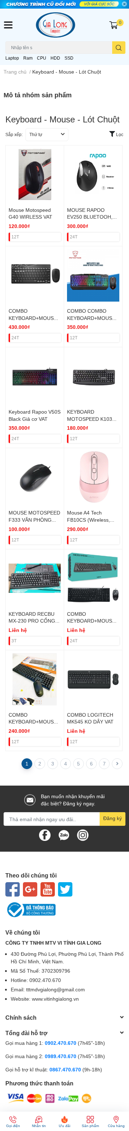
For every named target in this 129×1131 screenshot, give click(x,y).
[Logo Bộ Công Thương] (64, 910)
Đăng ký (112, 818)
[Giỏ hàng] (113, 25)
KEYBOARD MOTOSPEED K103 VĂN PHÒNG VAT (89, 419)
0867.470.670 (65, 1069)
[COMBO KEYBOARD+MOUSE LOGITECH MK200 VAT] (93, 578)
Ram (28, 58)
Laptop (12, 58)
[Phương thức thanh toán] (49, 1098)
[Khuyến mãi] (64, 4)
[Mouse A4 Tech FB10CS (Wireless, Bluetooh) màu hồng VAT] (93, 477)
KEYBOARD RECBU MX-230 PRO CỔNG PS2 (32, 621)
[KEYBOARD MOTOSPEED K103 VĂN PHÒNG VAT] (93, 376)
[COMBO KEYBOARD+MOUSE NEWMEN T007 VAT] (35, 679)
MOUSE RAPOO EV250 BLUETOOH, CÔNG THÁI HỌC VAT (92, 217)
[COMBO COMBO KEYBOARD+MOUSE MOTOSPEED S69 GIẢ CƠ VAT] (93, 275)
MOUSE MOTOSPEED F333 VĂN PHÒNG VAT (34, 519)
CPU (41, 58)
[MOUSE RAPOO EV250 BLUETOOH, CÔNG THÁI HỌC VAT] (93, 174)
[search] (118, 47)
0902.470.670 (60, 1043)
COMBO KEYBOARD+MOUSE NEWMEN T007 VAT (33, 722)
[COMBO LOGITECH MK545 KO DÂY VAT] (93, 679)
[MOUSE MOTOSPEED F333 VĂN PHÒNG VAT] (35, 477)
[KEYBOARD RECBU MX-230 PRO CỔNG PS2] (35, 578)
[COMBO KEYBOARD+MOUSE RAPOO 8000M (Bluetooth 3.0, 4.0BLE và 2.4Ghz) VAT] (35, 275)
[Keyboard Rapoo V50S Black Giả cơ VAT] (35, 376)
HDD (55, 58)
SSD (68, 58)
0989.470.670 (61, 1056)
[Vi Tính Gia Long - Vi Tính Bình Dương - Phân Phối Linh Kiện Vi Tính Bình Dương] (64, 25)
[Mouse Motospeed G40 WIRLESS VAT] (35, 174)
